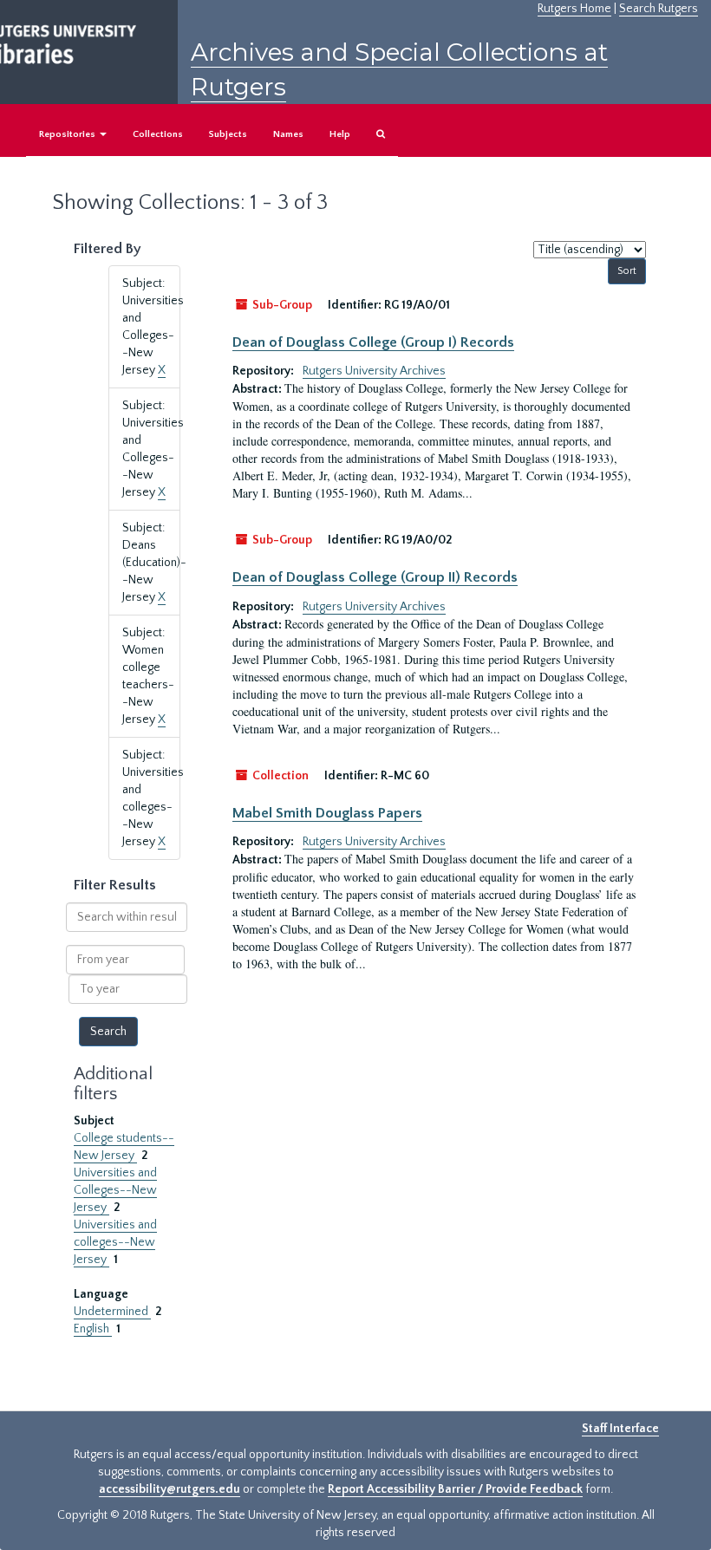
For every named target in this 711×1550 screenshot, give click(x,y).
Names (288, 134)
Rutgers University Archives (374, 371)
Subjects (228, 134)
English (93, 1329)
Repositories (68, 134)
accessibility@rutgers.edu (169, 1489)
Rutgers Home (574, 9)
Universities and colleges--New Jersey (115, 1242)
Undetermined (112, 1312)
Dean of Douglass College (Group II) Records (375, 577)
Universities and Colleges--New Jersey (115, 1190)
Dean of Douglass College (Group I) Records (373, 342)
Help (339, 134)
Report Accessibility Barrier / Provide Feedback (455, 1489)
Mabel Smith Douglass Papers (327, 813)
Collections (158, 134)
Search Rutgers (658, 9)
